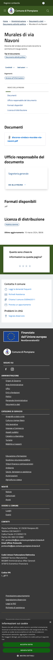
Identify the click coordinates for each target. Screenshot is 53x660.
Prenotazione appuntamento (18, 595)
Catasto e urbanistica (14, 436)
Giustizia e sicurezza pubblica (18, 459)
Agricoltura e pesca (14, 479)
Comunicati (10, 495)
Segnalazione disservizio (16, 599)
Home (5, 21)
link (3, 639)
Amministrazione (18, 21)
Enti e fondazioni (13, 392)
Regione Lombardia (12, 2)
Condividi (8, 67)
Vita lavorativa (12, 424)
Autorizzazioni (12, 475)
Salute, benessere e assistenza (18, 471)
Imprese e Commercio (15, 428)
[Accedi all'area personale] (43, 3)
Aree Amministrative (14, 384)
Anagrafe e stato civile (15, 416)
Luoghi (8, 510)
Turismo (9, 440)
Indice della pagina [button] (15, 87)
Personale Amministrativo (16, 400)
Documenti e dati (36, 21)
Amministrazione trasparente (18, 619)
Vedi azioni (21, 67)
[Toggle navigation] (4, 10)
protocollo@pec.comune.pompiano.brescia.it (25, 539)
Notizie (9, 491)
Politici (8, 396)
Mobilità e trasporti (14, 444)
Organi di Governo (13, 380)
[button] (26, 655)
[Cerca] (47, 10)
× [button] (50, 622)
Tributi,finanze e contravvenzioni (19, 463)
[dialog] (26, 640)
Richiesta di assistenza (15, 607)
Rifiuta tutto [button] (26, 650)
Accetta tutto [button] (26, 644)
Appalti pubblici (12, 432)
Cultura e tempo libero (15, 420)
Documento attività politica (14, 24)
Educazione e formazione (16, 455)
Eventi (8, 514)
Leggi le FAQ (11, 603)
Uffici (8, 388)
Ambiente (10, 467)
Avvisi (8, 499)
